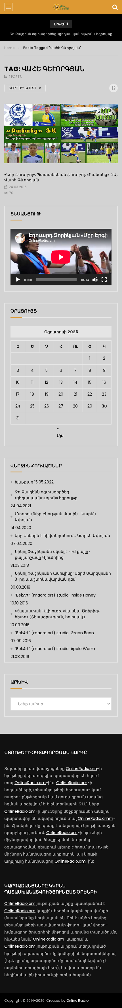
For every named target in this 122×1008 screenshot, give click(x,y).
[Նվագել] (18, 280)
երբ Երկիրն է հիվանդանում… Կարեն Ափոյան (62, 535)
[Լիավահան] (104, 280)
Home (9, 47)
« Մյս (60, 429)
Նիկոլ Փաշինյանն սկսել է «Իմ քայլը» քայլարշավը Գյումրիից (52, 554)
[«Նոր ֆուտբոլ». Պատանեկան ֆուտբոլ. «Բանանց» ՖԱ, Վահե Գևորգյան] (61, 135)
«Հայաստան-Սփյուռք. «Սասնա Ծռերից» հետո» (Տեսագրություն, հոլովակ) (57, 614)
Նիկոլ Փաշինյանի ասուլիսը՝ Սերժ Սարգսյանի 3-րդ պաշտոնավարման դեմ (63, 576)
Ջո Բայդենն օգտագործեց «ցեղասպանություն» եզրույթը (46, 495)
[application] (61, 257)
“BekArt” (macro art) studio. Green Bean (54, 633)
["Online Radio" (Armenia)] (61, 7)
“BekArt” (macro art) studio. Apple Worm (55, 649)
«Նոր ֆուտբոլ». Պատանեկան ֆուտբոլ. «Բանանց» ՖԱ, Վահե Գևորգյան (60, 177)
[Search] (115, 7)
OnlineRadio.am (81, 768)
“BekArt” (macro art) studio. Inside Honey (55, 595)
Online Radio (77, 1000)
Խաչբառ (24, 482)
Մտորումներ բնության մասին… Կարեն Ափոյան (61, 33)
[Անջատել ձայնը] (95, 280)
